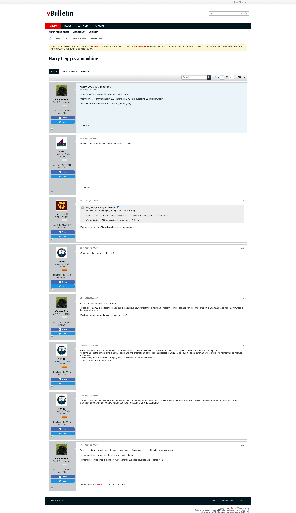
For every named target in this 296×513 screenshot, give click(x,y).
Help (214, 501)
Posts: (60, 113)
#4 (242, 248)
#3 (242, 201)
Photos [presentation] (85, 71)
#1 (242, 86)
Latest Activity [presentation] (69, 71)
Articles (83, 25)
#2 (242, 138)
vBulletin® (234, 508)
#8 (242, 445)
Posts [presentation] (54, 71)
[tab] (54, 71)
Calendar (93, 31)
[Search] (246, 13)
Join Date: (57, 110)
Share (64, 118)
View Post (118, 207)
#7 (242, 395)
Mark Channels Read (59, 31)
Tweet (63, 121)
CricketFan (98, 484)
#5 (242, 298)
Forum (57, 39)
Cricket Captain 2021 (98, 39)
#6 (242, 345)
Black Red (56, 500)
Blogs (67, 25)
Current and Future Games (75, 39)
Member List (79, 31)
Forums (53, 25)
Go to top (242, 501)
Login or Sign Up (238, 2)
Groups (99, 25)
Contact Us (227, 501)
